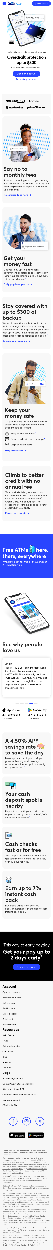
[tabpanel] (26, 676)
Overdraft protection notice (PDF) (19, 1094)
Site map (6, 1067)
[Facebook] (13, 1121)
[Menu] (4, 3)
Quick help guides (11, 1046)
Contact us (8, 1051)
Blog (4, 1056)
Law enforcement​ (11, 1100)
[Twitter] (39, 1121)
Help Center (8, 1035)
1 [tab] (17, 703)
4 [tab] (31, 703)
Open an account (11, 992)
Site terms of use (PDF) (13, 1089)
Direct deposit (9, 1013)
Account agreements (12, 1078)
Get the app (8, 1003)
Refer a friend (9, 1024)
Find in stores (9, 1008)
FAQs (5, 1040)
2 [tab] (22, 703)
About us (7, 1062)
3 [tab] (26, 703)
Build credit (8, 1019)
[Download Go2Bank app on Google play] (36, 1135)
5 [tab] (36, 703)
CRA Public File (9, 1105)
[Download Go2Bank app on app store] (17, 1135)
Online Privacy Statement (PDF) (18, 1083)
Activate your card (11, 997)
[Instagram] (26, 1121)
